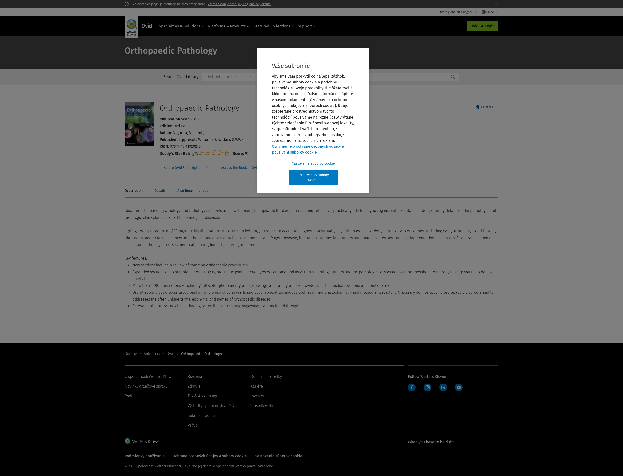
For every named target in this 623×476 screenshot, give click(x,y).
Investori (258, 396)
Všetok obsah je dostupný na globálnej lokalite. (239, 4)
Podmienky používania (145, 456)
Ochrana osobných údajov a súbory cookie (210, 456)
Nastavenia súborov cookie (313, 163)
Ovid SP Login (482, 26)
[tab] (134, 191)
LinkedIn (443, 387)
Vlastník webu (262, 405)
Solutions (152, 353)
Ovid (170, 353)
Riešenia (195, 376)
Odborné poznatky (266, 376)
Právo (193, 425)
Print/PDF (488, 107)
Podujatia (133, 396)
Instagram (427, 387)
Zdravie (194, 386)
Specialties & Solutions (179, 26)
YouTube (459, 387)
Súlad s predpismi (203, 415)
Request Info (186, 168)
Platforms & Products (227, 26)
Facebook (412, 387)
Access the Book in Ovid (242, 168)
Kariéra (256, 386)
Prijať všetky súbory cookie (313, 177)
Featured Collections (271, 26)
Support (305, 26)
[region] (313, 120)
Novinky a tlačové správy (146, 386)
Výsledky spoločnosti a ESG (211, 405)
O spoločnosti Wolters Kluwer (150, 376)
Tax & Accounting (202, 396)
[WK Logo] (143, 441)
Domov (131, 353)
